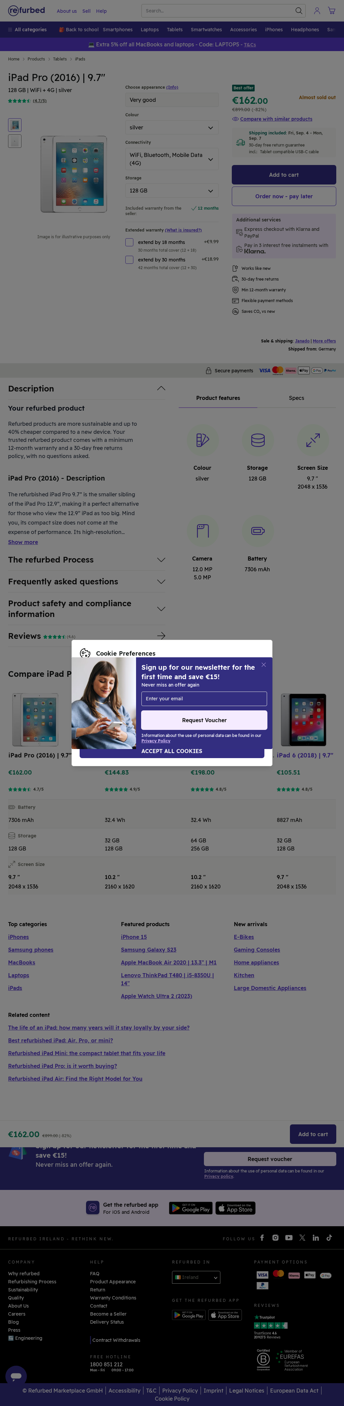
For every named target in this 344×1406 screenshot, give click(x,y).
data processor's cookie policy (115, 703)
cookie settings (165, 689)
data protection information (113, 696)
